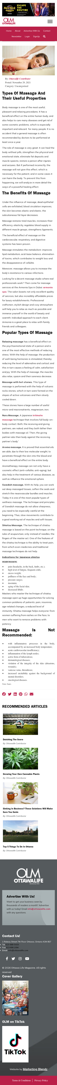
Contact (46, 31)
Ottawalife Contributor (20, 78)
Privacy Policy (41, 1080)
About (17, 31)
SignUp (36, 36)
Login (27, 36)
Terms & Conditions (21, 1080)
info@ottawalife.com (38, 909)
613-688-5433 (12, 944)
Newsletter (16, 36)
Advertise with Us (32, 31)
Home (9, 31)
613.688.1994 (12, 947)
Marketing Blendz (35, 1069)
